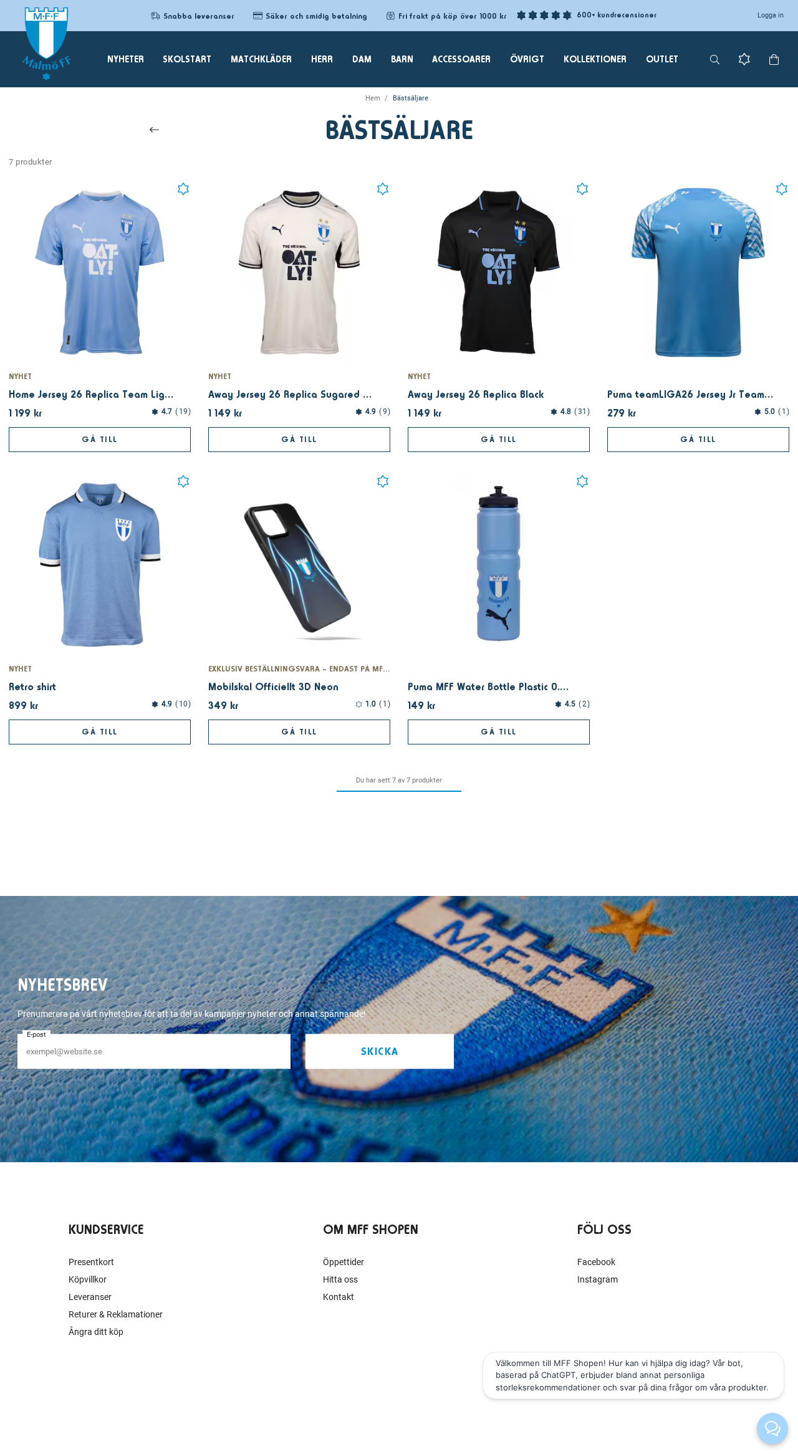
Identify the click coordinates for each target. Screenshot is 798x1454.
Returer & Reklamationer (116, 1314)
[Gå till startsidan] (46, 43)
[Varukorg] (774, 59)
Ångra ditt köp (96, 1332)
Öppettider (343, 1262)
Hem (372, 98)
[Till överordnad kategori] (154, 129)
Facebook (596, 1262)
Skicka (380, 1051)
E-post (36, 1035)
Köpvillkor (88, 1279)
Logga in (770, 15)
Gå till (100, 439)
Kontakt (338, 1297)
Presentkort (91, 1262)
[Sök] (714, 59)
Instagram (597, 1279)
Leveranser (90, 1297)
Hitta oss (340, 1279)
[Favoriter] (744, 59)
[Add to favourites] (183, 188)
